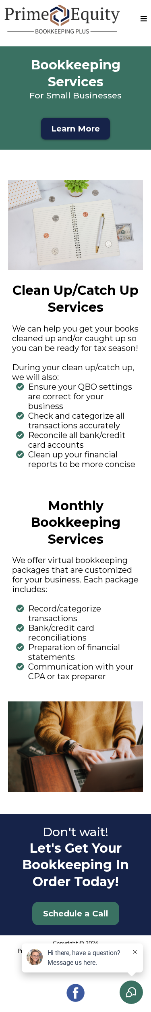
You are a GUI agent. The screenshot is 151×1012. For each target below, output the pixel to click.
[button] (144, 19)
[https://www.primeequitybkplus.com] (62, 19)
